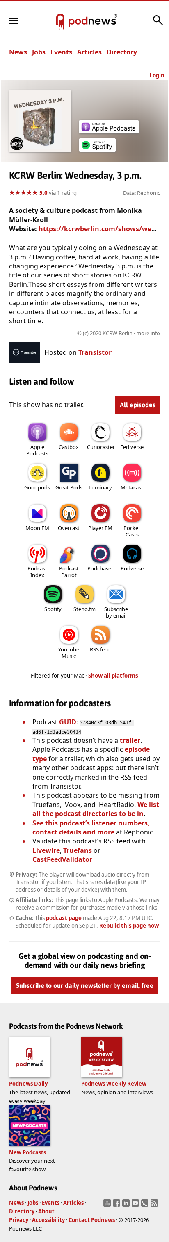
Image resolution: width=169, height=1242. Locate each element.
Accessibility (48, 1220)
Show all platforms (113, 675)
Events (61, 51)
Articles (89, 51)
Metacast (132, 487)
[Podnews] (60, 22)
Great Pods (68, 487)
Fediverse (132, 447)
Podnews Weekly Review (113, 1083)
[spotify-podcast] (97, 151)
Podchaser (100, 568)
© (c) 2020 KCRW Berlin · (118, 333)
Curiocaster (101, 447)
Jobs (39, 51)
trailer (130, 740)
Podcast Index (37, 572)
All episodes (137, 404)
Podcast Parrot (69, 572)
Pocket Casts (131, 531)
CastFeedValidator (62, 859)
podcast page (64, 918)
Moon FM (37, 528)
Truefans (77, 850)
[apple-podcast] (109, 130)
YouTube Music (68, 653)
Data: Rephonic (141, 192)
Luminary (100, 487)
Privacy (18, 1220)
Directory (122, 51)
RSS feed (100, 649)
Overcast (69, 528)
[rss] (155, 1205)
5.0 (43, 192)
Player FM (100, 528)
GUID (67, 721)
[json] (146, 1205)
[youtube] (136, 1205)
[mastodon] (108, 1205)
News (18, 51)
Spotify (53, 609)
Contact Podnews (92, 1220)
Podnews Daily (28, 1083)
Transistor (95, 352)
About (46, 1211)
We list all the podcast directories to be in (95, 809)
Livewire (46, 850)
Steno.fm (84, 609)
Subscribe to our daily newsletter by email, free (84, 985)
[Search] (157, 24)
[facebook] (117, 1205)
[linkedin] (127, 1205)
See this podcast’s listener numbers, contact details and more (91, 827)
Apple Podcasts (37, 450)
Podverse (132, 568)
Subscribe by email (116, 612)
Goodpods (37, 487)
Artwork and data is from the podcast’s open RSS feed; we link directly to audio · (85, 333)
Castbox (69, 447)
